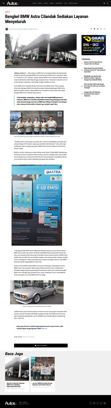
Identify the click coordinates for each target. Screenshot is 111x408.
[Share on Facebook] (91, 28)
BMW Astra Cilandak (28, 337)
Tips (65, 3)
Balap (52, 3)
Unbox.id (25, 402)
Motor (46, 3)
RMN (28, 404)
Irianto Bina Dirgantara (17, 29)
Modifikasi (59, 3)
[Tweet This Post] (94, 28)
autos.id (44, 328)
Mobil (40, 3)
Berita (34, 3)
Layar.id (20, 402)
